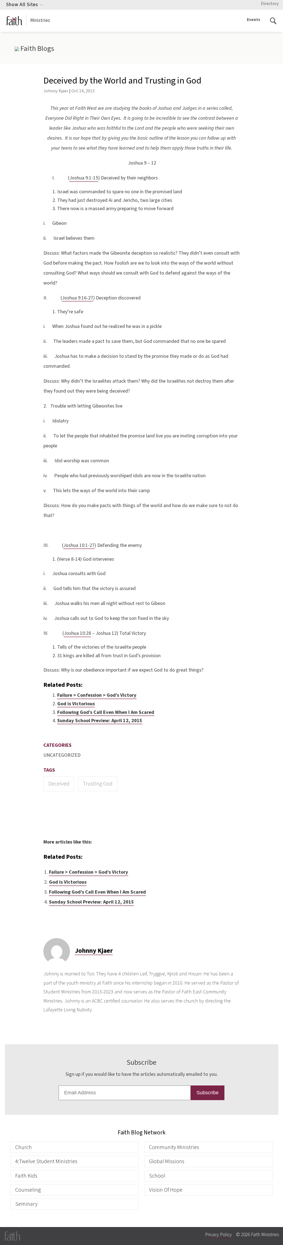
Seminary (26, 1204)
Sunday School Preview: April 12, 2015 (99, 720)
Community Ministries (174, 1147)
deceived (58, 784)
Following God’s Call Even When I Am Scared (105, 712)
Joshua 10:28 (77, 633)
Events (253, 20)
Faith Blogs (36, 48)
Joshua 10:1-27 (79, 545)
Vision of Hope (165, 1190)
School (157, 1176)
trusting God (97, 784)
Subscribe (207, 1092)
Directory (270, 4)
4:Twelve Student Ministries (46, 1161)
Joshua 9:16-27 (77, 297)
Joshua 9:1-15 (83, 177)
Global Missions (166, 1161)
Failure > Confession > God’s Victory (97, 695)
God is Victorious (76, 703)
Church (23, 1147)
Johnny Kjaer (55, 91)
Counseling (28, 1190)
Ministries (40, 20)
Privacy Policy (218, 1234)
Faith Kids (26, 1176)
